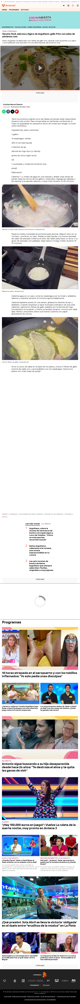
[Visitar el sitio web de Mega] (40, 980)
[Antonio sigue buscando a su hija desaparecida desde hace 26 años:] (40, 737)
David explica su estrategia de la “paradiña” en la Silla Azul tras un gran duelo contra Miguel (20, 957)
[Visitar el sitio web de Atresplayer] (35, 985)
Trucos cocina (20, 27)
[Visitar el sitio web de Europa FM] (65, 980)
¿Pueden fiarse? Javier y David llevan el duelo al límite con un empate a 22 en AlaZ (19, 861)
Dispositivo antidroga (23, 1)
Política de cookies (33, 996)
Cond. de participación (47, 996)
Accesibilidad (51, 999)
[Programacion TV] (68, 5)
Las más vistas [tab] (32, 524)
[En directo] (63, 5)
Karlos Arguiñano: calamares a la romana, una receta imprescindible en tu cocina (40, 550)
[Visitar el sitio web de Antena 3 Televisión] (6, 980)
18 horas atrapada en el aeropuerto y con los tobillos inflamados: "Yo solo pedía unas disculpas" (39, 674)
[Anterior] (1, 1)
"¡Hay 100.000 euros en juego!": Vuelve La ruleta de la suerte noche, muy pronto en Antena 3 (39, 826)
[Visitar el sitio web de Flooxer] (46, 985)
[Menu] (77, 5)
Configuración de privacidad (66, 996)
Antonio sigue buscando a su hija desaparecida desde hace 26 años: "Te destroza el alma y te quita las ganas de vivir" (38, 767)
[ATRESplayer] (73, 5)
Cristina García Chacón (13, 104)
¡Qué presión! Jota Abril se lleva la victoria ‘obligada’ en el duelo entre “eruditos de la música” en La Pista (39, 924)
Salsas (45, 27)
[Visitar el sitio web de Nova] (31, 980)
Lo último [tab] (46, 524)
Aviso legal (7, 996)
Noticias (25, 10)
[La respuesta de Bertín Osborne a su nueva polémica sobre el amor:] (59, 943)
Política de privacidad (19, 996)
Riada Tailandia (42, 1)
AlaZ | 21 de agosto (10, 858)
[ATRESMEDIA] (40, 975)
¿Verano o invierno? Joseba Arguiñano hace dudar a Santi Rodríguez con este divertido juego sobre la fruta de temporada (20, 708)
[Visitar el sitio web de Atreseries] (48, 980)
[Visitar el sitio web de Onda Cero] (56, 980)
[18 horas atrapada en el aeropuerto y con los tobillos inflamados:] (40, 648)
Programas (14, 10)
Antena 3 (5, 514)
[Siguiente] (78, 1)
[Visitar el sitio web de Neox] (23, 980)
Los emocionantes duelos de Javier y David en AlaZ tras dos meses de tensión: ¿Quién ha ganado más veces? (58, 708)
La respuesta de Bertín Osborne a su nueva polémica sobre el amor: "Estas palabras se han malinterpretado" (58, 957)
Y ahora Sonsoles (9, 1)
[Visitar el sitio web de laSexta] (14, 980)
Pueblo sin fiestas (54, 1)
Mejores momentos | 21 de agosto (55, 858)
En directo (6, 761)
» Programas (13, 514)
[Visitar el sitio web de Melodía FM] (73, 980)
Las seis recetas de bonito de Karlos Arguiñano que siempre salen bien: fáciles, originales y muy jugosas (41, 565)
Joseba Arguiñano (34, 27)
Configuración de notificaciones (35, 999)
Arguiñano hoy (8, 27)
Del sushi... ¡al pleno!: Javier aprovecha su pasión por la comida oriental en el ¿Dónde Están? (58, 862)
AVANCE (5, 822)
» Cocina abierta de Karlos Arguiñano (30, 514)
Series (4, 10)
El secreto (34, 1)
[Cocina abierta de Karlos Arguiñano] (40, 24)
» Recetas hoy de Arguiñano (53, 514)
